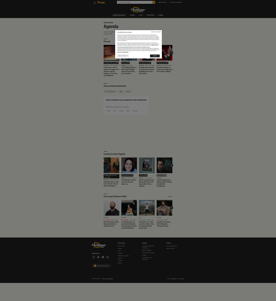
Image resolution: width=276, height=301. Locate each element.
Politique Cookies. (154, 45)
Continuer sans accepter (156, 31)
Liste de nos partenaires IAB (122, 52)
